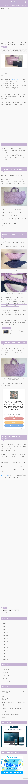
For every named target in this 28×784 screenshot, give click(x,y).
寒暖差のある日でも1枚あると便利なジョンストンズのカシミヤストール (14, 716)
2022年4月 (5, 653)
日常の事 (6, 675)
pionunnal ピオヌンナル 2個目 (12, 148)
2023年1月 (5, 632)
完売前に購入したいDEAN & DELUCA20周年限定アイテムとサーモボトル (14, 692)
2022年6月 (5, 647)
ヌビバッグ (17, 610)
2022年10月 (5, 635)
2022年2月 (5, 659)
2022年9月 (5, 638)
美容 (5, 678)
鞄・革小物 (6, 681)
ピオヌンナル (14, 79)
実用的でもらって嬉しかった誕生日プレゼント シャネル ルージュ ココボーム (14, 710)
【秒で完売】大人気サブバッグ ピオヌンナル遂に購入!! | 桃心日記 (18, 332)
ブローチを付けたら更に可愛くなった (13, 155)
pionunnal (5, 610)
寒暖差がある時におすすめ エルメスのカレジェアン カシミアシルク (14, 698)
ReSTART (11, 610)
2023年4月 (5, 626)
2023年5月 (5, 623)
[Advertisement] (14, 24)
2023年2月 (5, 629)
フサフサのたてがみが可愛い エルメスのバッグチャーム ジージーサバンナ (14, 704)
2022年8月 (5, 641)
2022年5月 (5, 650)
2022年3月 (5, 656)
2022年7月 (5, 644)
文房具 (5, 672)
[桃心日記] (14, 2)
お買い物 (4, 46)
